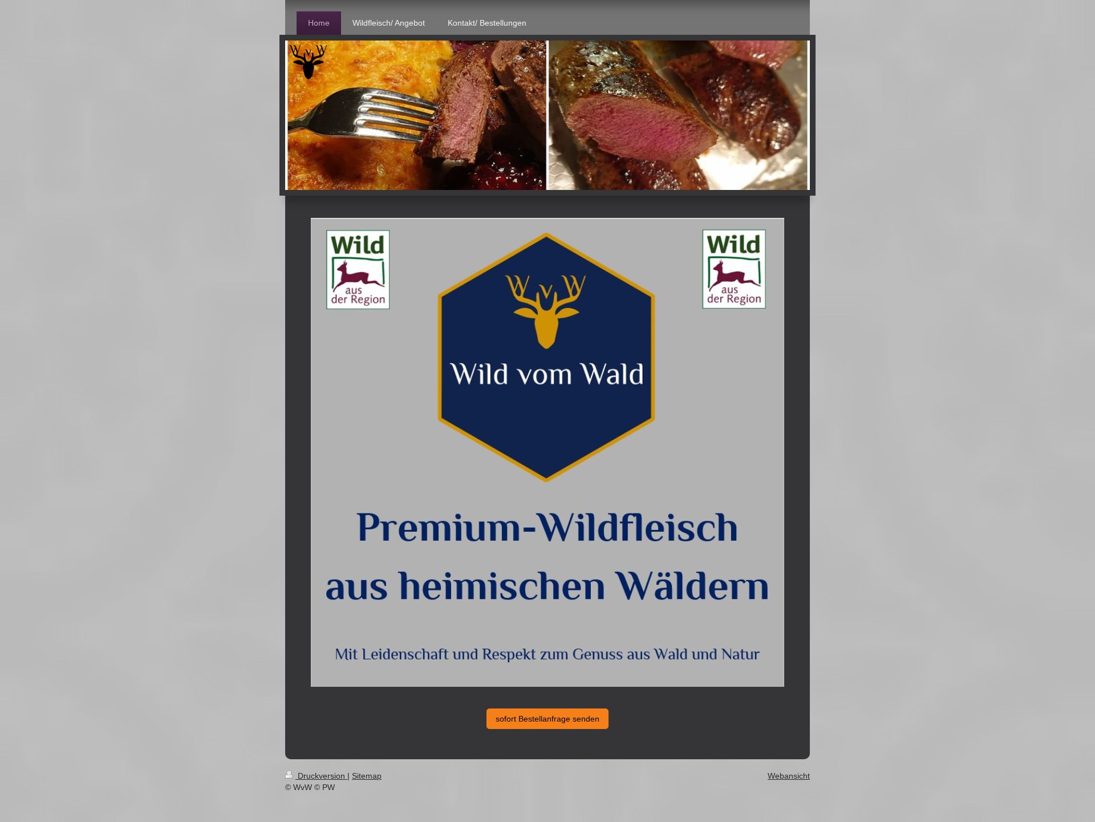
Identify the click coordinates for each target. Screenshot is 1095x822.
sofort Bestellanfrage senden (547, 718)
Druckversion (321, 775)
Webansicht (789, 775)
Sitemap (367, 775)
